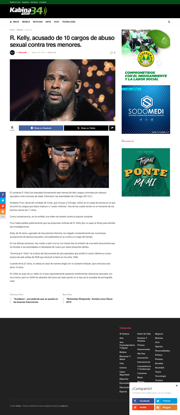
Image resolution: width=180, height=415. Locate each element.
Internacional (143, 361)
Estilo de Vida (144, 333)
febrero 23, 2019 (38, 52)
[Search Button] (169, 21)
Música (26, 21)
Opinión (159, 346)
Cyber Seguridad (124, 373)
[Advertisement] (35, 346)
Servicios (34, 2)
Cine (122, 363)
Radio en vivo (15, 2)
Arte (48, 21)
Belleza (123, 352)
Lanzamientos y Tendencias (144, 367)
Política (158, 354)
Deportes (124, 378)
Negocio (159, 333)
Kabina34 (23, 52)
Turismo (159, 380)
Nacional (28, 29)
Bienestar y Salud (125, 357)
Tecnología (68, 21)
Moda (140, 377)
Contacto (42, 2)
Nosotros (25, 2)
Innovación (142, 357)
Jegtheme (64, 406)
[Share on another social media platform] (112, 128)
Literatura (142, 373)
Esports (123, 391)
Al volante (124, 333)
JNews (18, 406)
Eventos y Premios (142, 339)
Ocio (56, 21)
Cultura (123, 367)
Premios (159, 359)
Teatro (158, 371)
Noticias (37, 21)
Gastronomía (143, 349)
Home (12, 29)
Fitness (141, 345)
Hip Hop (141, 353)
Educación (125, 387)
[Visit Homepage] (28, 11)
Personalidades (162, 350)
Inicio (16, 21)
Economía (124, 383)
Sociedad (159, 367)
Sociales (159, 363)
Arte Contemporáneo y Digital (127, 345)
